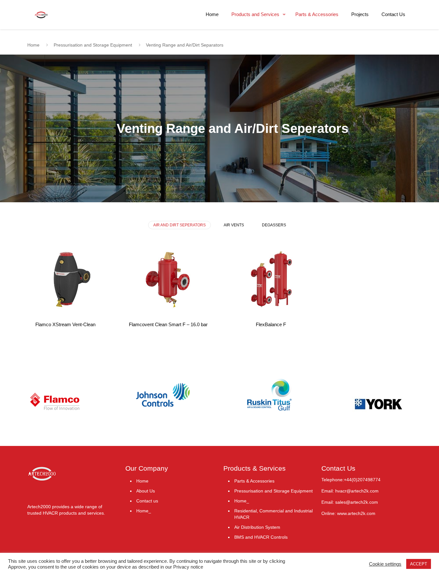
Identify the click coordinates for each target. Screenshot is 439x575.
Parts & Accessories (254, 481)
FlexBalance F (271, 324)
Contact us (147, 500)
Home (33, 45)
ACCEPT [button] (418, 564)
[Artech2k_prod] (41, 9)
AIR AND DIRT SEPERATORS (179, 225)
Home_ (143, 510)
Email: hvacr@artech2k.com (350, 490)
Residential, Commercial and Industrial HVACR (273, 514)
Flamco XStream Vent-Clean (65, 324)
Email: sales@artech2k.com (349, 502)
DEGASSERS (274, 225)
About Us (145, 490)
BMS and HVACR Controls (261, 537)
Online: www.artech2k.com (348, 513)
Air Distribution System (257, 527)
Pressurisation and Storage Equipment (93, 45)
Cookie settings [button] (385, 564)
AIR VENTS (234, 225)
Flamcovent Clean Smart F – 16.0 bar (168, 324)
